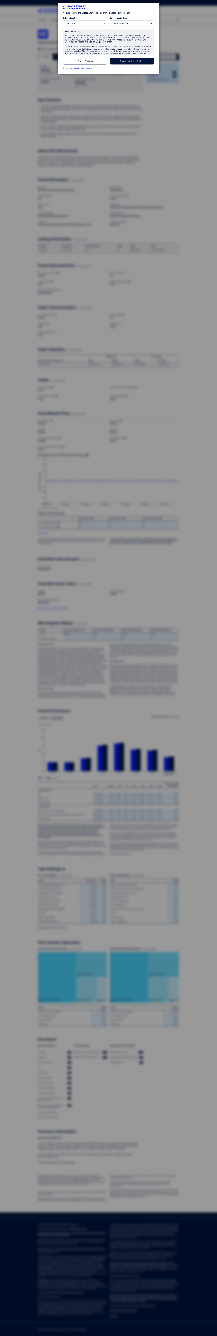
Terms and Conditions (71, 68)
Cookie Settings (85, 61)
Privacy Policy (86, 68)
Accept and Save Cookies (132, 61)
